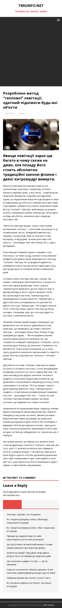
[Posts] (12, 504)
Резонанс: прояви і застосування (23, 514)
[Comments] (49, 504)
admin (22, 113)
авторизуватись (11, 495)
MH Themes (49, 605)
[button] (57, 20)
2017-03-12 (10, 113)
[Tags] (31, 504)
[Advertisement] (31, 55)
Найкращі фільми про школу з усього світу (28, 577)
